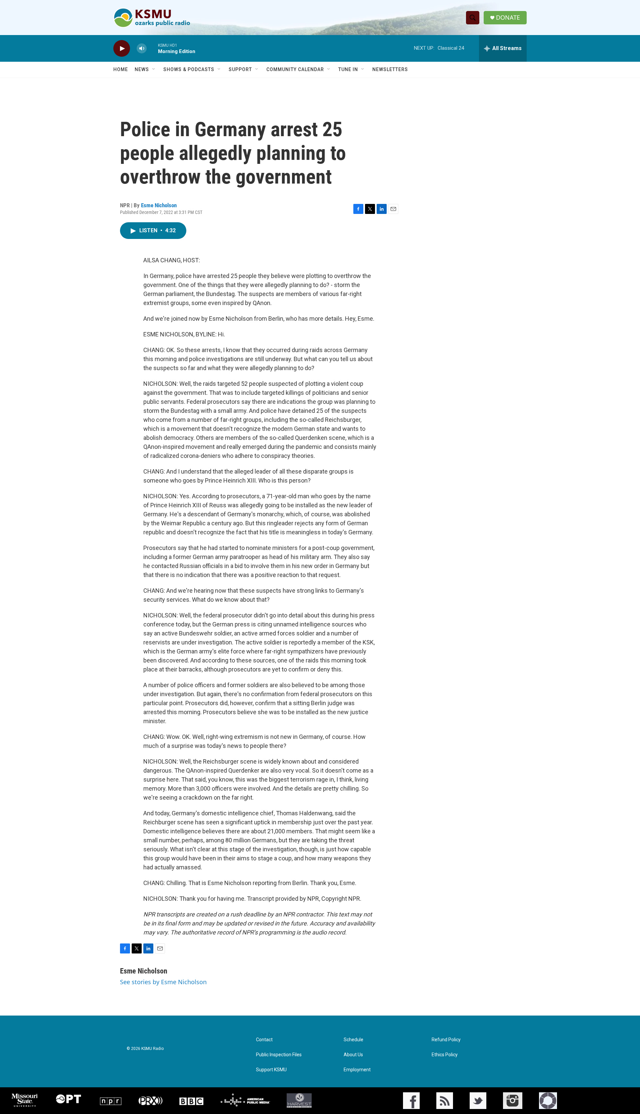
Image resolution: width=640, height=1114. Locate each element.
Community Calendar (295, 69)
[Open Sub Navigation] (154, 69)
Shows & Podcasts (188, 69)
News (142, 69)
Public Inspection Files (279, 1054)
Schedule (353, 1039)
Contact (264, 1039)
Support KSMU (271, 1069)
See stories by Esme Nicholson (163, 982)
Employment (357, 1069)
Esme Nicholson (159, 205)
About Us (353, 1054)
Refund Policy (446, 1039)
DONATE (508, 17)
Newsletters (390, 69)
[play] (121, 48)
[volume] (141, 48)
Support (240, 69)
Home (120, 69)
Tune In (348, 69)
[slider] (152, 48)
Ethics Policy (445, 1054)
